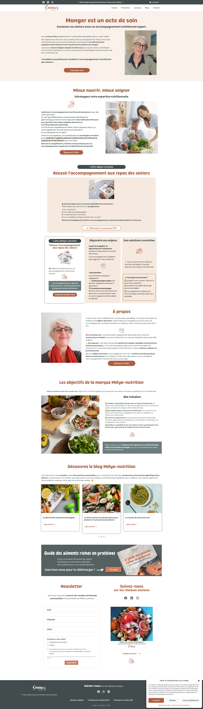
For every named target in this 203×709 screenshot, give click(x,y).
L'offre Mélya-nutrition (101, 167)
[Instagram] (52, 2)
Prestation (125, 8)
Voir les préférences (191, 700)
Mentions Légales (77, 700)
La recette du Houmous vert (137, 517)
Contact (156, 8)
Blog (147, 8)
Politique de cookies (164, 705)
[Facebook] (43, 2)
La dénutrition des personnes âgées (59, 517)
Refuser (173, 700)
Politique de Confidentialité (180, 705)
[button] (199, 681)
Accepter (156, 700)
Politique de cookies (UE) (123, 700)
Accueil (114, 8)
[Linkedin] (48, 2)
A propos (137, 8)
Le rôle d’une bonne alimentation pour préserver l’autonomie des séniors (101, 518)
